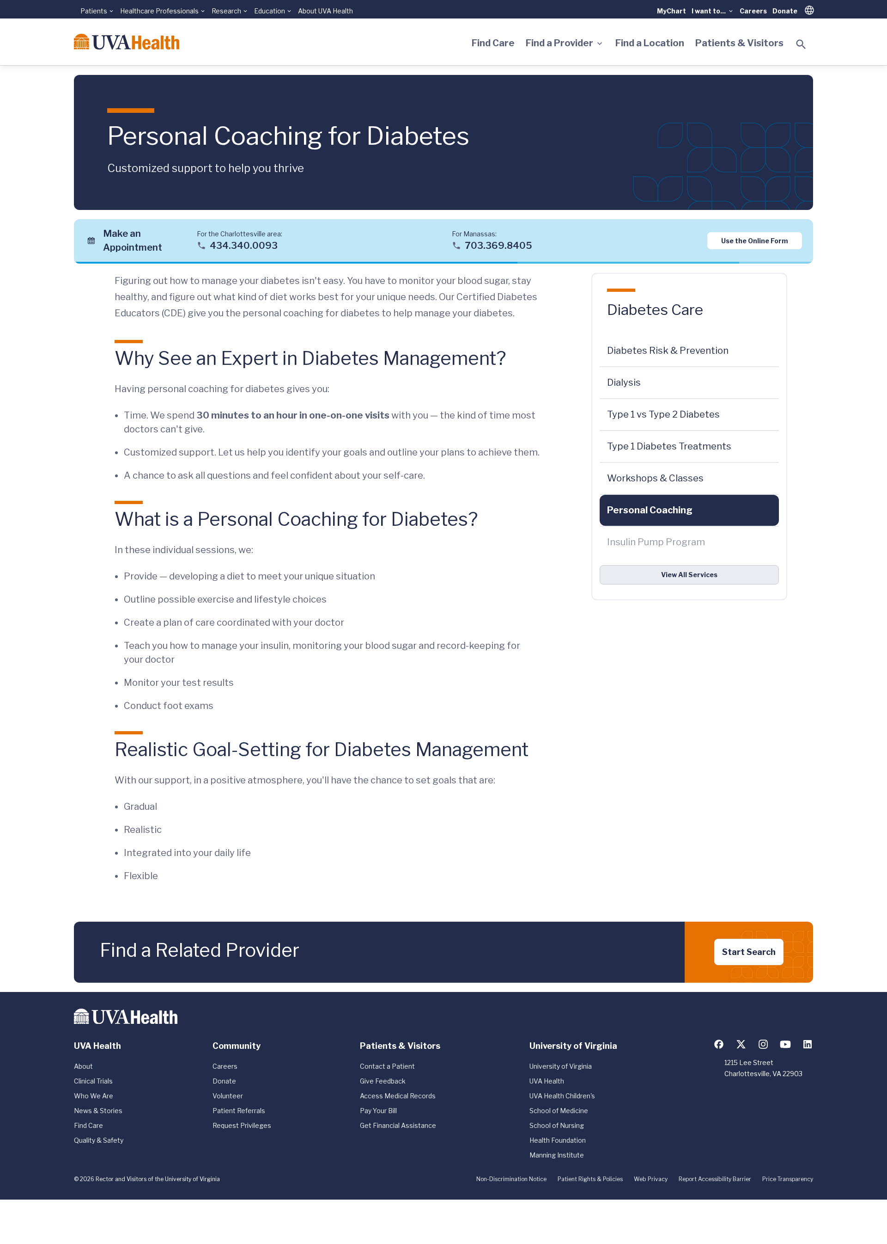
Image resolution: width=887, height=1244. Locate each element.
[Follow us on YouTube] (785, 1044)
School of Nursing (556, 1125)
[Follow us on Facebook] (718, 1044)
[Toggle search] (801, 44)
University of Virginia (560, 1066)
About (83, 1066)
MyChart (671, 11)
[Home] (126, 41)
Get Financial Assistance (398, 1125)
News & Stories (98, 1111)
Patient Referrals (239, 1111)
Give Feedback (383, 1081)
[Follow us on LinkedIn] (807, 1044)
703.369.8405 (498, 245)
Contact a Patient (387, 1066)
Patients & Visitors (739, 43)
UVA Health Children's (562, 1096)
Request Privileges (242, 1125)
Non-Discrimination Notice (511, 1179)
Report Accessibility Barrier (715, 1179)
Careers (753, 11)
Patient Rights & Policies (590, 1179)
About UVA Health (325, 11)
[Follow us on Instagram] (763, 1044)
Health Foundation (557, 1140)
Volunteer (228, 1096)
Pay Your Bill (378, 1111)
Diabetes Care (655, 310)
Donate (784, 11)
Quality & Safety (98, 1140)
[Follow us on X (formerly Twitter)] (741, 1044)
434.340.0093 (244, 245)
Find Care (493, 43)
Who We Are (93, 1096)
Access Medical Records (398, 1096)
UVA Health (546, 1081)
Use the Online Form (754, 240)
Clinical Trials (93, 1081)
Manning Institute (556, 1155)
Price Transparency (787, 1179)
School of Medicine (558, 1111)
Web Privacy (651, 1179)
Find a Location (649, 43)
